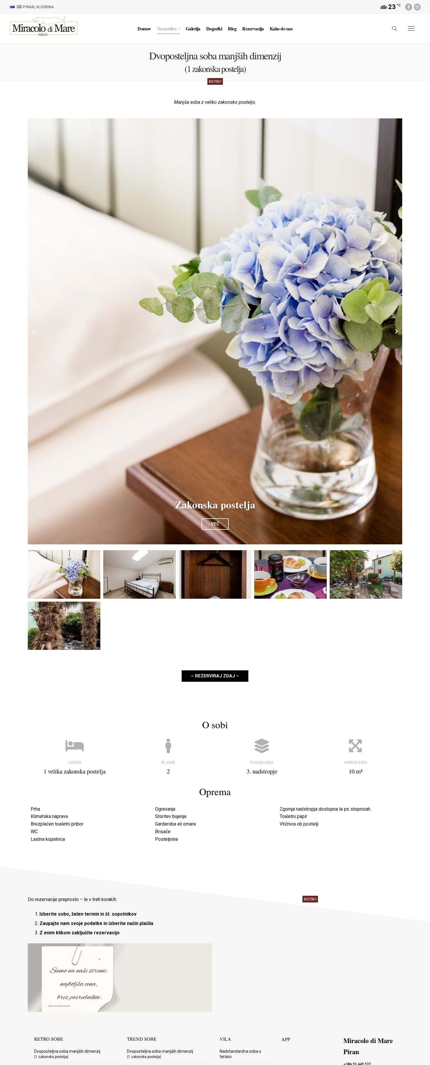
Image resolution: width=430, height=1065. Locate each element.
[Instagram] (417, 7)
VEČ (215, 524)
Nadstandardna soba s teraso (240, 1054)
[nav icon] (411, 29)
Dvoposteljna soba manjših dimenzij (67, 1054)
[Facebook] (408, 7)
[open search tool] (394, 28)
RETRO (215, 81)
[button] (34, 331)
